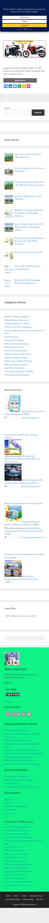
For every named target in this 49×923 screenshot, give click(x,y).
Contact (8, 802)
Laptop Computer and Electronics (18, 354)
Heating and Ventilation (14, 340)
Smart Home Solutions (13, 899)
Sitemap (8, 701)
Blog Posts (9, 799)
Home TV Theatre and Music (16, 350)
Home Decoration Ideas (14, 347)
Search (7, 108)
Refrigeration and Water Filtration (18, 361)
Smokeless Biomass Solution (16, 730)
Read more (20, 80)
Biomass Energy (28, 899)
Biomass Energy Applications (16, 320)
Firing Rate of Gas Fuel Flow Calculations (21, 750)
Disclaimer (9, 813)
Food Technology (12, 336)
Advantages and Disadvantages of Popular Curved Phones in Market (22, 459)
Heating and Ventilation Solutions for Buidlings (24, 753)
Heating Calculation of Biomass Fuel (19, 760)
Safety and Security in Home (16, 364)
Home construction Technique (17, 343)
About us (16, 896)
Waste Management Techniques (17, 374)
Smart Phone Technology (15, 368)
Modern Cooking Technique (16, 357)
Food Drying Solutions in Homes (18, 740)
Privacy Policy (10, 809)
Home (7, 557)
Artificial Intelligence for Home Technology (22, 764)
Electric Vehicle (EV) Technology (18, 327)
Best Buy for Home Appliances (17, 316)
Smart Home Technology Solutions (19, 757)
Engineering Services (36, 896)
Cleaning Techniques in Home (17, 323)
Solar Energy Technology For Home (19, 371)
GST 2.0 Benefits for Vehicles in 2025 (21, 616)
